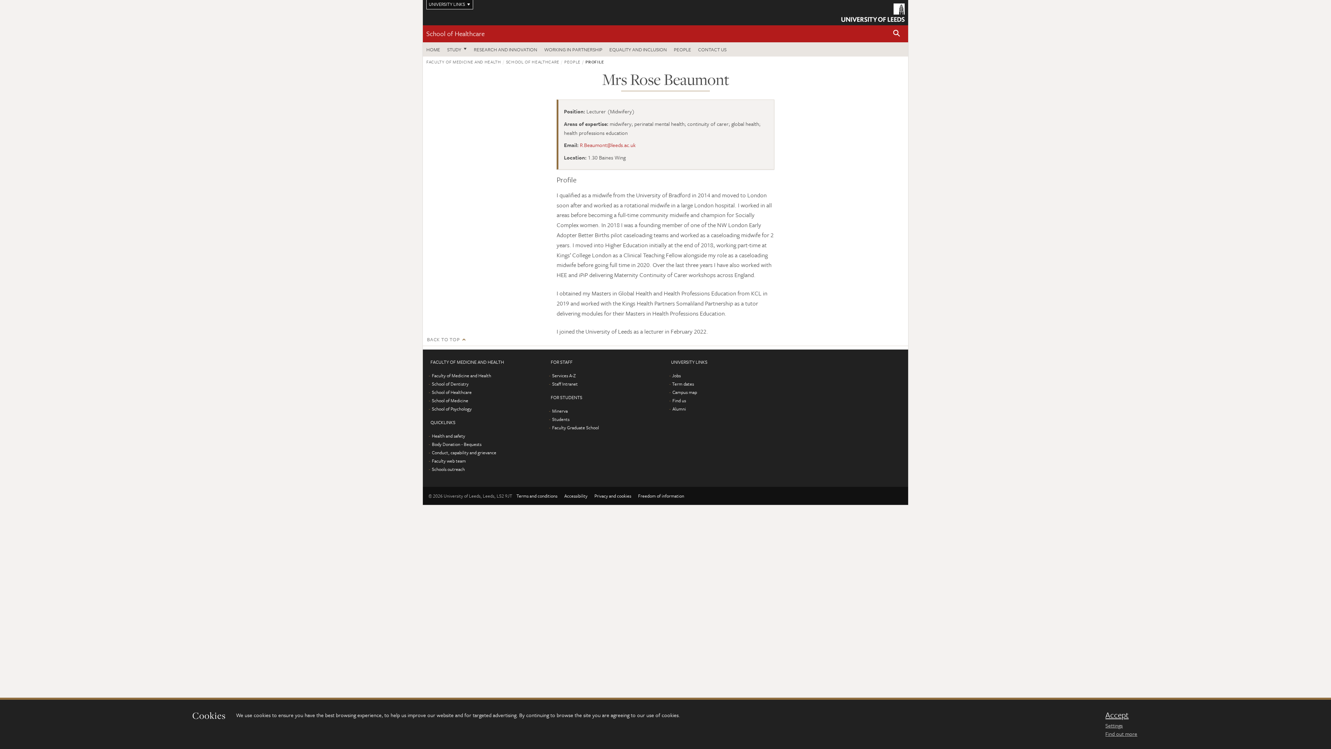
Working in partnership (573, 49)
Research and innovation (505, 49)
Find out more (1121, 734)
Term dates (683, 383)
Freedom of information (661, 495)
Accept (1117, 715)
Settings (1114, 725)
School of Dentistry (450, 383)
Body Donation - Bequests (456, 444)
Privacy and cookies (612, 495)
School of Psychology (452, 408)
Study (454, 49)
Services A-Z (564, 375)
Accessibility (576, 495)
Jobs (676, 375)
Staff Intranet (565, 383)
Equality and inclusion (638, 49)
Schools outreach (448, 469)
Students (560, 419)
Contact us (712, 49)
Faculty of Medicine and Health (463, 62)
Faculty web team (449, 460)
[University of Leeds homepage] (873, 12)
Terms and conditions (536, 495)
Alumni (679, 408)
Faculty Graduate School (575, 427)
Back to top (443, 339)
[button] (897, 34)
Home (433, 49)
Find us (679, 400)
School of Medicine (450, 400)
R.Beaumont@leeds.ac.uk (608, 145)
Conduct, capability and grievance (464, 452)
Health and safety (448, 435)
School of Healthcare (455, 33)
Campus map (684, 392)
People (682, 49)
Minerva (560, 410)
